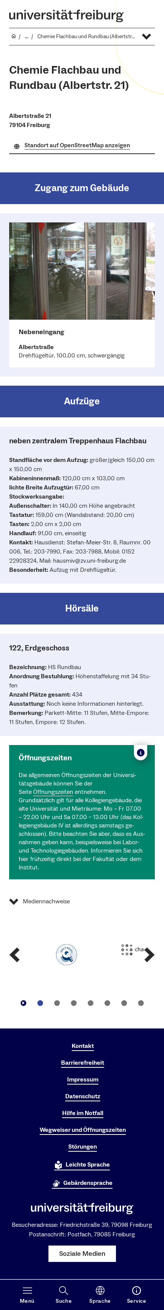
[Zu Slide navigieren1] (40, 1003)
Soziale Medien (82, 1253)
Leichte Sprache (88, 1164)
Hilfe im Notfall (82, 1113)
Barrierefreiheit (82, 1063)
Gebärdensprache (88, 1183)
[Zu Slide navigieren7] (140, 1003)
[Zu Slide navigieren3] (73, 1003)
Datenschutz (82, 1096)
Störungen (82, 1147)
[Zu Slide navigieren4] (90, 1003)
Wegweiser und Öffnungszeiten (83, 1130)
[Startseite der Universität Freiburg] (66, 16)
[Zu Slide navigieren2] (56, 1003)
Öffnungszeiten (53, 792)
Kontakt (83, 1046)
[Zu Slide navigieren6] (124, 1003)
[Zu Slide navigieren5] (107, 1003)
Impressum (82, 1079)
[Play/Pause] (23, 1003)
